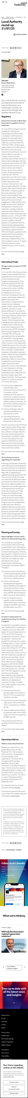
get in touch (16, 796)
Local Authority (18, 17)
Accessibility (5, 1056)
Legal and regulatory (7, 1042)
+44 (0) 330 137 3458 (7, 85)
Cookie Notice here (8, 1077)
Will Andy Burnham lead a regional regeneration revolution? (12, 934)
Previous (3, 967)
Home (2, 17)
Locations (4, 1021)
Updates (18, 850)
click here (17, 787)
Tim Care (4, 80)
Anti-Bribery (5, 1050)
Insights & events (9, 17)
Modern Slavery (6, 1045)
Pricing (3, 1018)
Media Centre (5, 1015)
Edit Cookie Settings (7, 1039)
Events (3, 1028)
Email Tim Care (5, 89)
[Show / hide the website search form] (6, 2)
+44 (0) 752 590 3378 (7, 87)
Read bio (4, 91)
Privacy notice (5, 1032)
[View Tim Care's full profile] (14, 68)
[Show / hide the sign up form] (14, 1002)
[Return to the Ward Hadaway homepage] (20, 4)
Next (25, 967)
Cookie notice (5, 1035)
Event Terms (5, 1053)
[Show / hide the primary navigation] (3, 2)
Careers (3, 1024)
